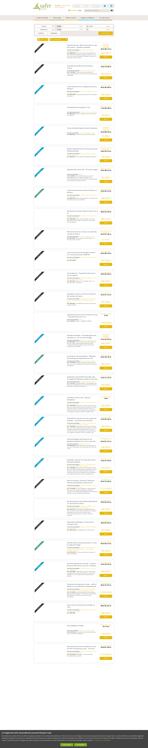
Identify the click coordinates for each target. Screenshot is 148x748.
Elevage (82, 50)
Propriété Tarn (106, 210)
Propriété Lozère (105, 107)
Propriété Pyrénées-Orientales (106, 45)
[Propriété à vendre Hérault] (50, 321)
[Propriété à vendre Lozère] (50, 114)
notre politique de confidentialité (101, 740)
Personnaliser (80, 745)
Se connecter (77, 6)
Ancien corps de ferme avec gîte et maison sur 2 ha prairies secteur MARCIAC (81, 253)
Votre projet (57, 18)
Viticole (82, 70)
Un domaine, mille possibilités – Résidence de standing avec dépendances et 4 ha (81, 357)
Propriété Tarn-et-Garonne (106, 231)
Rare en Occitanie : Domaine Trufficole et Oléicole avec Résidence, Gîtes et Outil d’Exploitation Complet (80, 483)
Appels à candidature (88, 18)
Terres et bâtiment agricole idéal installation (82, 128)
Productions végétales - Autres (88, 91)
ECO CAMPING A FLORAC (75, 626)
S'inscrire (86, 6)
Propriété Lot (106, 293)
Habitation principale (72, 51)
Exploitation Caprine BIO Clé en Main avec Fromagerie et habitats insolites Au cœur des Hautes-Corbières (82, 379)
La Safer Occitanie (42, 18)
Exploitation (54, 33)
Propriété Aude (106, 65)
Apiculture (90, 50)
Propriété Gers (106, 252)
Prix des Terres (105, 18)
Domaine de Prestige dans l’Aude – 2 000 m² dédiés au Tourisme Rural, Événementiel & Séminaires (82, 586)
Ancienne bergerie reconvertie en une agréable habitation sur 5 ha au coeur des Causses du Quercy (81, 441)
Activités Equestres (72, 155)
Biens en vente (71, 18)
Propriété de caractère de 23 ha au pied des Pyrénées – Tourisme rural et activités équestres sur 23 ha (82, 420)
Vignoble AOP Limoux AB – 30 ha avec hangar (82, 170)
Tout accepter (67, 745)
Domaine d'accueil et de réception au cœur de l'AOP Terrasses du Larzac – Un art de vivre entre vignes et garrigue (81, 648)
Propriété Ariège (106, 86)
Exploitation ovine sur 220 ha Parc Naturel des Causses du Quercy (81, 295)
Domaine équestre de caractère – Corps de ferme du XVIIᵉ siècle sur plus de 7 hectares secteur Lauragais (81, 565)
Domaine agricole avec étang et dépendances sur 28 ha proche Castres (82, 502)
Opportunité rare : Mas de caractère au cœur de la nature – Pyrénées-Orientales (82, 46)
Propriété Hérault (106, 314)
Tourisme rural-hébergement (87, 216)
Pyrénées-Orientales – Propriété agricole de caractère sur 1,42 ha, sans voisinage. (81, 336)
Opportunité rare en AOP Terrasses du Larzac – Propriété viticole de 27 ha (82, 316)
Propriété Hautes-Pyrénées (106, 149)
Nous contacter (96, 6)
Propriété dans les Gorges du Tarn (78, 107)
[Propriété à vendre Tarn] (50, 218)
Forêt (86, 50)
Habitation (41, 33)
